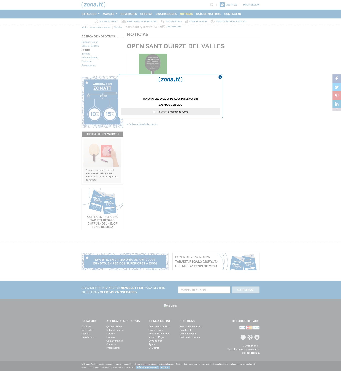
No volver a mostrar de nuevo (171, 111)
